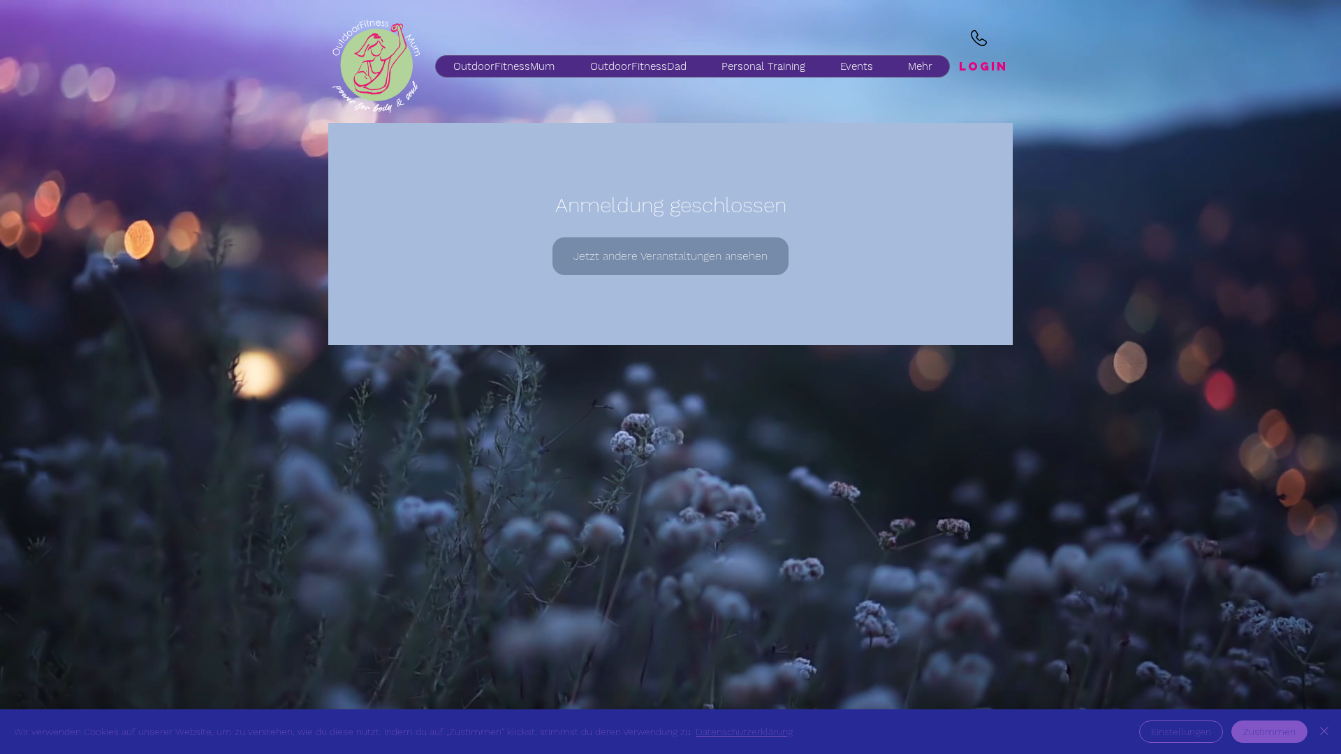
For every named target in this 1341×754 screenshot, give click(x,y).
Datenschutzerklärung (744, 731)
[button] (637, 66)
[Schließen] (1324, 731)
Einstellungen (1181, 731)
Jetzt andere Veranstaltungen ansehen (670, 256)
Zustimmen (1269, 731)
